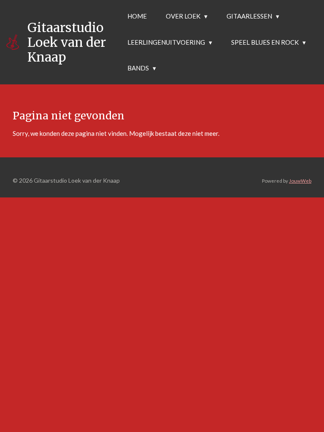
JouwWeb (300, 181)
